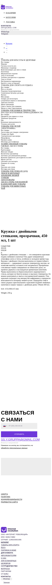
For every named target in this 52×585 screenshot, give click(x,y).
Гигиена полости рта (8, 66)
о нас (3, 558)
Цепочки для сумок (8, 167)
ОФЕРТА (4, 494)
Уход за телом (6, 79)
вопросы (5, 569)
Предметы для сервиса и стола (12, 116)
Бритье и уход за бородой (10, 83)
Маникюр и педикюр (8, 68)
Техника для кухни (8, 124)
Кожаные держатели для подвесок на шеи (16, 157)
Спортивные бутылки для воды (12, 93)
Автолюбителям (8, 555)
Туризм (5, 178)
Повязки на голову (8, 163)
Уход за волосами (7, 75)
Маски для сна (6, 159)
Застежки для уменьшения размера (13, 156)
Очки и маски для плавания (11, 106)
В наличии (11, 13)
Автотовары (8, 180)
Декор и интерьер (10, 173)
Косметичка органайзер (9, 154)
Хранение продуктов (8, 118)
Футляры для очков (8, 169)
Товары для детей (10, 126)
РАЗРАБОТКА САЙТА (9, 502)
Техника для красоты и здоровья (13, 77)
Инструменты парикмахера (11, 81)
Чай (3, 188)
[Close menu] (2, 4)
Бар (2, 120)
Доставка (10, 22)
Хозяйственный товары (14, 144)
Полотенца (5, 72)
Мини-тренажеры (7, 104)
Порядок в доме (8, 550)
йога (3, 548)
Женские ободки (7, 152)
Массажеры (5, 97)
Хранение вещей (10, 175)
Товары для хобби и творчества (18, 110)
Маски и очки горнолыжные (11, 108)
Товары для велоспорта (9, 99)
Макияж (4, 64)
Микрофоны (5, 138)
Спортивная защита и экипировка (13, 101)
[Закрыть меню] (2, 58)
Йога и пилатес (6, 89)
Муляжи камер (6, 140)
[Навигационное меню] (2, 2)
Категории (11, 17)
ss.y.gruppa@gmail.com (20, 439)
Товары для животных (13, 186)
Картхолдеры (5, 150)
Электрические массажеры (10, 136)
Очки (3, 165)
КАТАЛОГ (5, 542)
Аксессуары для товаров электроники (14, 132)
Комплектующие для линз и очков (13, 70)
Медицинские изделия (9, 74)
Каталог (9, 43)
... (6, 48)
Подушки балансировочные (11, 91)
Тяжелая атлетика (7, 102)
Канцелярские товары (13, 184)
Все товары (5, 62)
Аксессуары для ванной (14, 182)
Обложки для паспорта (9, 161)
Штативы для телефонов (10, 142)
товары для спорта (10, 545)
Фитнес (3, 95)
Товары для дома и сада (14, 171)
